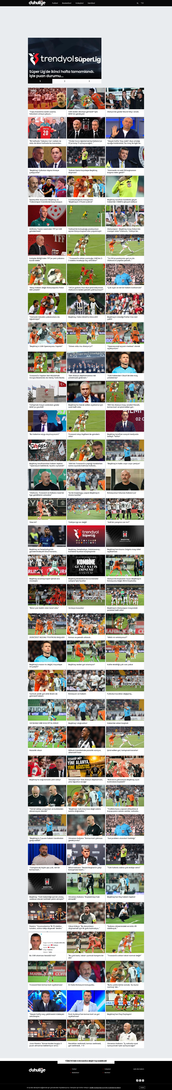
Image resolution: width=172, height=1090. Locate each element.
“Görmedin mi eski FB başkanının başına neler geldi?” (121, 171)
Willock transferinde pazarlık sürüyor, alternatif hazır (84, 751)
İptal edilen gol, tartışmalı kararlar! (122, 750)
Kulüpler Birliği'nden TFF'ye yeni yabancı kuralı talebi (46, 259)
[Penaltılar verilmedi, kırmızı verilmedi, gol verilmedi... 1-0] (86, 1030)
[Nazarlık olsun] (47, 737)
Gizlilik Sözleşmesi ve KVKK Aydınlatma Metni (105, 1088)
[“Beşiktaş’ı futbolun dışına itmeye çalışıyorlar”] (47, 157)
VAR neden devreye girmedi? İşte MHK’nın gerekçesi (83, 113)
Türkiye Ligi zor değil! (77, 522)
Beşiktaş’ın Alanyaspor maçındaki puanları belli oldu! (122, 609)
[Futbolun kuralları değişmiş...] (125, 680)
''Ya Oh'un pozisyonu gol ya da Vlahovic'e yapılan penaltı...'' (120, 259)
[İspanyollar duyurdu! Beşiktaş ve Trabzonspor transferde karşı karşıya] (47, 186)
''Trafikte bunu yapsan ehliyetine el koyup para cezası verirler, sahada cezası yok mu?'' (122, 810)
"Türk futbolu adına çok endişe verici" (123, 868)
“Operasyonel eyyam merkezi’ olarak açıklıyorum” (123, 347)
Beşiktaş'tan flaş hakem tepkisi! (121, 897)
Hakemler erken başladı (117, 723)
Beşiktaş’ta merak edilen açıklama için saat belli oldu (85, 406)
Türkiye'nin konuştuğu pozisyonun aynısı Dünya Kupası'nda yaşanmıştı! (84, 230)
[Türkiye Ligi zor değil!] (86, 509)
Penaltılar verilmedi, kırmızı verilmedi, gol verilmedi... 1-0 (84, 1044)
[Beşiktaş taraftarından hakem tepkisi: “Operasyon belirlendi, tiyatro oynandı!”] (47, 450)
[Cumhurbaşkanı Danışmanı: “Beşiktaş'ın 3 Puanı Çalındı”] (86, 186)
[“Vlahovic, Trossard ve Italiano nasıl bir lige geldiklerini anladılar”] (47, 479)
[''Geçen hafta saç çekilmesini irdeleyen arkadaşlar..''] (47, 1001)
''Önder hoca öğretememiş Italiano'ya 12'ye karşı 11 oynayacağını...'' (85, 142)
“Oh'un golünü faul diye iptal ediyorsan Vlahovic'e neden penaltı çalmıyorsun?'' (86, 289)
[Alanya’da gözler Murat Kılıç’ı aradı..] (125, 98)
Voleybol (79, 3)
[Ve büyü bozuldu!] (86, 595)
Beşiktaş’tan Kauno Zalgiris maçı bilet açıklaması (124, 550)
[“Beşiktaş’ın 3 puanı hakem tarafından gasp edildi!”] (47, 825)
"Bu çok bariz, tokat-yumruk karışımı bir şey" (86, 956)
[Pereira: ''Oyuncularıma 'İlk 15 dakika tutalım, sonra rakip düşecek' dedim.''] (47, 913)
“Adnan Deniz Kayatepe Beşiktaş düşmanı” (82, 171)
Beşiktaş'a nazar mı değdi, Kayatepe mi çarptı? (45, 665)
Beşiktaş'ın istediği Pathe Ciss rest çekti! (122, 318)
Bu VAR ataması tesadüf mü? (42, 955)
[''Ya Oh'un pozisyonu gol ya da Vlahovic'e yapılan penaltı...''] (125, 245)
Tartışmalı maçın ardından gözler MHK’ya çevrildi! (44, 406)
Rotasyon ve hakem (77, 694)
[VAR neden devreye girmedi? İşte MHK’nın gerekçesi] (86, 98)
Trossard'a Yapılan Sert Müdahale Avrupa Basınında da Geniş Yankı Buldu (46, 377)
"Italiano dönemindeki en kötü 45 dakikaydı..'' (122, 927)
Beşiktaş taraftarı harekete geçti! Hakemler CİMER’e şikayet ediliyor (122, 201)
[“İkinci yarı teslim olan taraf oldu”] (47, 595)
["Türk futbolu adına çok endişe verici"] (125, 854)
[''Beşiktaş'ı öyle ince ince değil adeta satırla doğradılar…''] (86, 795)
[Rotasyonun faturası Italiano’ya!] (125, 479)
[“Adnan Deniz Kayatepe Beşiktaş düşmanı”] (86, 157)
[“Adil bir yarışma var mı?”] (125, 509)
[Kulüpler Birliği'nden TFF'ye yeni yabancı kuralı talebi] (47, 245)
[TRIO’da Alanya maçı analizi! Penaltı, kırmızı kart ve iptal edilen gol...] (125, 391)
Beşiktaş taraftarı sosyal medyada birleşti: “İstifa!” (122, 435)
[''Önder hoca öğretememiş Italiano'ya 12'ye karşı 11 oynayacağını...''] (86, 128)
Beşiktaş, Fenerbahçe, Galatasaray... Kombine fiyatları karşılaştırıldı (84, 550)
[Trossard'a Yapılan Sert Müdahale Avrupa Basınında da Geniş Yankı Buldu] (47, 362)
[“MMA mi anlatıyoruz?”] (125, 624)
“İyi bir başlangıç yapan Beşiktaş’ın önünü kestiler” (83, 494)
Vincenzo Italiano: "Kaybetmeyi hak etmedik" (84, 898)
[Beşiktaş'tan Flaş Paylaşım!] (125, 1001)
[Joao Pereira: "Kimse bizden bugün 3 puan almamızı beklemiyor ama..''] (47, 1030)
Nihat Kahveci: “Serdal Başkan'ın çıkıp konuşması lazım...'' (84, 869)
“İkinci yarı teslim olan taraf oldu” (44, 608)
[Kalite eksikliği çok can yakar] (125, 651)
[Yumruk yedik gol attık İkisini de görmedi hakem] (47, 680)
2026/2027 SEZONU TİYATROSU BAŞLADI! (47, 637)
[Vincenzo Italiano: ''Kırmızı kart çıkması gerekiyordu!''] (86, 825)
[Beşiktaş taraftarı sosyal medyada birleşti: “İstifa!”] (125, 421)
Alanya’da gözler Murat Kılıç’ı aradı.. (123, 112)
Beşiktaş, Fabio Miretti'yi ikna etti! (83, 317)
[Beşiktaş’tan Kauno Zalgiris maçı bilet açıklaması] (125, 536)
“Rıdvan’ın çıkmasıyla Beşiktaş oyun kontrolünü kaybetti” (123, 781)
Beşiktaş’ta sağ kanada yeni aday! (45, 780)
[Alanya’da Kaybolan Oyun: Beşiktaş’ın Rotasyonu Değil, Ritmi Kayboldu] (125, 565)
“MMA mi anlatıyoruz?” (117, 637)
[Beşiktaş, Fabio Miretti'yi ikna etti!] (86, 303)
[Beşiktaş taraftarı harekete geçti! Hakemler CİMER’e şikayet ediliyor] (125, 186)
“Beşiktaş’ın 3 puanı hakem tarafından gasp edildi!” (46, 839)
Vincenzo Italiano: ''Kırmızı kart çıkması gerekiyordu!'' (85, 839)
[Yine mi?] (47, 509)
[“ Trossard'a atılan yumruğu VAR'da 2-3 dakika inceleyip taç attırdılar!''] (86, 245)
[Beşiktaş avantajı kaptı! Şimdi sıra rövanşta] (47, 565)
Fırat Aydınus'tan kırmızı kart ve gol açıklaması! (83, 1015)
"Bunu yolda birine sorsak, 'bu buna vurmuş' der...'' (122, 986)
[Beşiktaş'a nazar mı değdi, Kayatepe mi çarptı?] (47, 651)
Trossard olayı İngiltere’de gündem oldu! (84, 435)
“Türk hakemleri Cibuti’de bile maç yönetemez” (122, 377)
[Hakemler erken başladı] (125, 710)
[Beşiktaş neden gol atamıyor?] (86, 651)
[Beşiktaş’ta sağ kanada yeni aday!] (47, 766)
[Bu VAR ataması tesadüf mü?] (47, 942)
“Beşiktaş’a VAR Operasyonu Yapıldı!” (46, 346)
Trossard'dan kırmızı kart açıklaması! (45, 985)
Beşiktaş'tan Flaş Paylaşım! (119, 1014)
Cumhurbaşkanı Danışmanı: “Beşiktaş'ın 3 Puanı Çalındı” (80, 201)
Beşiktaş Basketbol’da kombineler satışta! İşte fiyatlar (83, 580)
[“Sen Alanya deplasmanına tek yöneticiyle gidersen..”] (86, 362)
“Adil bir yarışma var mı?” (118, 522)
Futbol (55, 3)
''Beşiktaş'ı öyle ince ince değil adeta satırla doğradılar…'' (84, 810)
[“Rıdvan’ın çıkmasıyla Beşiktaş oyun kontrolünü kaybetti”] (125, 766)
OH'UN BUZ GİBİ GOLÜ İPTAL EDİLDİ (43, 723)
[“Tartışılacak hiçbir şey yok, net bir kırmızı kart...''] (47, 854)
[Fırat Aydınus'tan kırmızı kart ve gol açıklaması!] (86, 1001)
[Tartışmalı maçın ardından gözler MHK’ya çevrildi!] (47, 391)
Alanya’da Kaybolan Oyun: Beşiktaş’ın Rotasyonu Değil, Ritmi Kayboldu (124, 580)
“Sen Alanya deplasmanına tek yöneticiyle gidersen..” (82, 377)
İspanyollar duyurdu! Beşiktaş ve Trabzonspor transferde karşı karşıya (45, 201)
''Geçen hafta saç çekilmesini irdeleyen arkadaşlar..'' (46, 1015)
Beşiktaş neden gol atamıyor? (81, 664)
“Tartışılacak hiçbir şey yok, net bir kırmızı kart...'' (44, 869)
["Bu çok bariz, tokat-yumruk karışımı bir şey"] (86, 942)
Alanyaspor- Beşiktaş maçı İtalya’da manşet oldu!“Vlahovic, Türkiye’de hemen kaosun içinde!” (123, 230)
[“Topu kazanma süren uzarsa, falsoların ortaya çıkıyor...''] (47, 98)
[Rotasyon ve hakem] (86, 680)
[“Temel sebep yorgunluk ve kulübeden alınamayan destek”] (47, 795)
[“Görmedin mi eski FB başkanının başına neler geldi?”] (125, 157)
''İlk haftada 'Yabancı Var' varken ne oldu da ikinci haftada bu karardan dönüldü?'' (45, 142)
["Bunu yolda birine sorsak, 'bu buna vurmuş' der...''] (125, 971)
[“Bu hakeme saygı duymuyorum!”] (47, 421)
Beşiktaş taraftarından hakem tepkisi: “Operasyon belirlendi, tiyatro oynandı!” (46, 464)
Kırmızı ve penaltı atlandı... (79, 637)
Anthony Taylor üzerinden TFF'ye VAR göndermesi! (45, 230)
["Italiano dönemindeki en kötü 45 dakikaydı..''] (125, 913)
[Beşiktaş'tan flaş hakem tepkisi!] (125, 883)
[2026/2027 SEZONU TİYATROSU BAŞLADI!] (47, 624)
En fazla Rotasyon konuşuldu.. (81, 985)
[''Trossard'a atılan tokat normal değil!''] (125, 942)
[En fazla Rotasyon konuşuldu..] (86, 971)
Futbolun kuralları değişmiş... (119, 694)
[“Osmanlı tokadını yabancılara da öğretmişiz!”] (47, 303)
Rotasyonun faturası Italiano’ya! (121, 493)
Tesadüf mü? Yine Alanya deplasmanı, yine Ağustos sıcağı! (85, 781)
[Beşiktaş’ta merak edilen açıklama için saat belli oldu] (86, 391)
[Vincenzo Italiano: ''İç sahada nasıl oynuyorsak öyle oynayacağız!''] (125, 1030)
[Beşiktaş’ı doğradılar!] (86, 710)
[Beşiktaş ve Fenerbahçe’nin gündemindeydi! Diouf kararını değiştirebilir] (47, 536)
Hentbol (91, 3)
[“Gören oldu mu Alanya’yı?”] (86, 333)
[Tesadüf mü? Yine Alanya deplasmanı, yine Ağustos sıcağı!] (86, 766)
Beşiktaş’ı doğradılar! (77, 723)
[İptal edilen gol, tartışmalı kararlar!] (125, 737)
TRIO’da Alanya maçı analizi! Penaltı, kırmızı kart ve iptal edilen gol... (123, 406)
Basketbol (66, 3)
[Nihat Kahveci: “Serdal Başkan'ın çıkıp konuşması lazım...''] (86, 854)
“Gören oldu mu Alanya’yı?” (80, 346)
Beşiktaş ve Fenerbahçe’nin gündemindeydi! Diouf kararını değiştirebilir (42, 550)
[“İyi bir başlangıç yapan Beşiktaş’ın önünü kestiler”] (86, 479)
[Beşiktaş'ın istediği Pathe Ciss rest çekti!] (125, 303)
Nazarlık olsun (35, 750)
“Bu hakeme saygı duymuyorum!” (44, 434)
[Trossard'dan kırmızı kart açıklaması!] (47, 971)
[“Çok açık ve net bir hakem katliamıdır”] (125, 274)
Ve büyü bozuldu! (76, 608)
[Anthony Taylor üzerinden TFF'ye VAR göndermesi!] (47, 216)
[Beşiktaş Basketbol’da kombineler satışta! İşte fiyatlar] (86, 565)
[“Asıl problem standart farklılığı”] (125, 825)
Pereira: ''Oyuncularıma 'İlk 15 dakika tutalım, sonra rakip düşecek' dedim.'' (46, 927)
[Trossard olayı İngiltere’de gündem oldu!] (86, 421)
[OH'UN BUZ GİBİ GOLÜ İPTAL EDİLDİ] (47, 710)
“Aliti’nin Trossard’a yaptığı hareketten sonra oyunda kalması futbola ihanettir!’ (85, 464)
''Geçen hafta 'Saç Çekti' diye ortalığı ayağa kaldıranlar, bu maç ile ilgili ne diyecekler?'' (123, 142)
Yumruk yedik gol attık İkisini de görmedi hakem (43, 695)
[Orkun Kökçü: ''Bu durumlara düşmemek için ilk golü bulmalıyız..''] (86, 913)
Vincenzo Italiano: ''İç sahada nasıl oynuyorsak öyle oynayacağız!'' (122, 1044)
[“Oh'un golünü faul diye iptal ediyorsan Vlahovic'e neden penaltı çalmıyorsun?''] (86, 274)
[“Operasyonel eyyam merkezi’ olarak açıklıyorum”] (125, 333)
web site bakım (138, 1069)
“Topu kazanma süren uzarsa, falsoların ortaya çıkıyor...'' (42, 113)
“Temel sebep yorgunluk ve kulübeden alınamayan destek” (46, 810)
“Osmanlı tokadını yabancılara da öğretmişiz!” (44, 318)
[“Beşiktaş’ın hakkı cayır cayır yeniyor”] (125, 450)
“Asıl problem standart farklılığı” (121, 838)
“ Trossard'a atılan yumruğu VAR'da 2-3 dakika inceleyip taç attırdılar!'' (85, 259)
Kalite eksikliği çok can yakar (120, 664)
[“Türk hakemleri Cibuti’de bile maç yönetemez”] (125, 362)
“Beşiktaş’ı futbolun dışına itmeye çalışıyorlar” (44, 171)
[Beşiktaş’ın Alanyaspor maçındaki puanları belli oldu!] (125, 595)
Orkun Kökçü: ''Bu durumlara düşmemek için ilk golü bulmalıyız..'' (84, 927)
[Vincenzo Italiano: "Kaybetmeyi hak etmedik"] (86, 883)
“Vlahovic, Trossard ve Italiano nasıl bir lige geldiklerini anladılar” (46, 494)
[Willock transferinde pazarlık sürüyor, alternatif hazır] (86, 737)
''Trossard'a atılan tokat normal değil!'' (124, 955)
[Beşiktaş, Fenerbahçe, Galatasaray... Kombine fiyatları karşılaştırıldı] (86, 536)
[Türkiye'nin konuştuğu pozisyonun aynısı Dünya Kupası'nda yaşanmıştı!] (86, 216)
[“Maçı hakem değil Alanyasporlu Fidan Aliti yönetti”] (47, 274)
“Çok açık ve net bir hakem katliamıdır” (124, 288)
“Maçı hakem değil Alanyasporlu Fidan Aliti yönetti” (46, 289)
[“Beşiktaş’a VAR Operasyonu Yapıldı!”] (47, 333)
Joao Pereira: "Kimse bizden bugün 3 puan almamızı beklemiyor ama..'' (45, 1044)
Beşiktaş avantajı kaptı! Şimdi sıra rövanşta (44, 580)
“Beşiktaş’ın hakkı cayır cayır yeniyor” (123, 463)
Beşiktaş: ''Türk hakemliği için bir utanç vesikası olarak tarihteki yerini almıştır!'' (46, 898)
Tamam (142, 1087)
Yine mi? (33, 522)
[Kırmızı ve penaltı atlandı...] (86, 624)
